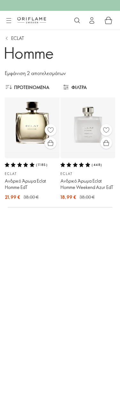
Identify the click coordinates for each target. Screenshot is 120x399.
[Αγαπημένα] (50, 130)
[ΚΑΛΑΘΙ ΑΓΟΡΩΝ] (108, 20)
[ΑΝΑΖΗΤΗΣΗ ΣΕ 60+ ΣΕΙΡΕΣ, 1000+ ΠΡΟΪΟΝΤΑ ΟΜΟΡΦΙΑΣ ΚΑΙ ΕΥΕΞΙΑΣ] (77, 20)
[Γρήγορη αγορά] (50, 143)
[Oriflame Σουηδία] (32, 20)
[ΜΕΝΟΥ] (8, 21)
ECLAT (17, 38)
